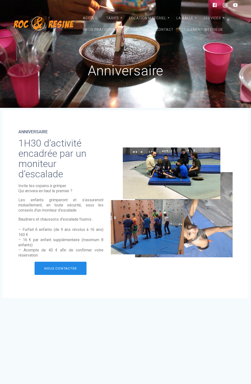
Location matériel (147, 18)
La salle (184, 18)
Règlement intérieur (202, 30)
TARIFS (112, 18)
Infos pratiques (99, 30)
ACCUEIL (90, 18)
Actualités (136, 30)
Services (212, 18)
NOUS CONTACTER (60, 268)
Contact (165, 30)
